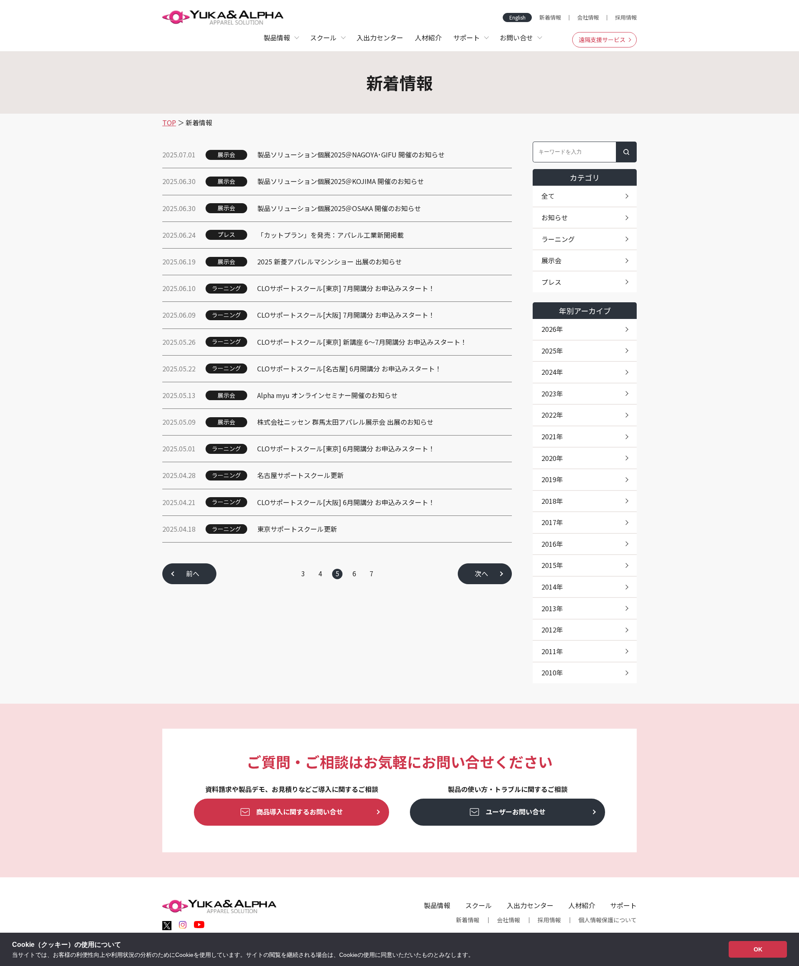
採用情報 (626, 17)
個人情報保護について (607, 920)
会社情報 (588, 17)
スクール (478, 905)
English (517, 17)
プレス (551, 282)
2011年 (552, 651)
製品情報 (437, 905)
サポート (623, 905)
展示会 (551, 260)
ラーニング (558, 239)
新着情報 (550, 17)
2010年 (552, 672)
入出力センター (380, 37)
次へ (481, 573)
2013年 (552, 608)
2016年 (552, 544)
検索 (626, 152)
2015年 (552, 565)
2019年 (552, 479)
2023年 (552, 393)
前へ (192, 573)
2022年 (552, 415)
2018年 (552, 501)
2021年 (552, 436)
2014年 (552, 587)
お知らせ (554, 217)
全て (548, 196)
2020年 (552, 458)
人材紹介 (428, 37)
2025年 (552, 351)
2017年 (552, 522)
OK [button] (758, 949)
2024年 (552, 372)
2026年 (552, 329)
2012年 (552, 630)
